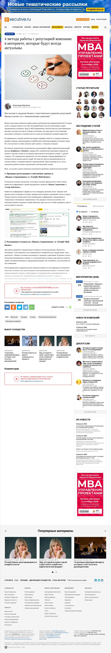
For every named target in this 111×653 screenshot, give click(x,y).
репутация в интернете (13, 321)
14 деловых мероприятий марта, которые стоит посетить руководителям (12, 357)
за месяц (94, 212)
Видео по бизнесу (50, 613)
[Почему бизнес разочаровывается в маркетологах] (21, 548)
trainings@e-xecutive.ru (61, 632)
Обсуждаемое (98, 206)
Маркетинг (9, 350)
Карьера (27, 27)
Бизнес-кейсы (49, 605)
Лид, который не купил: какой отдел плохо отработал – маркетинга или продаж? (46, 357)
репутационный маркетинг (47, 317)
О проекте (9, 580)
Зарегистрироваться (43, 294)
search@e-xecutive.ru (58, 631)
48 (23, 560)
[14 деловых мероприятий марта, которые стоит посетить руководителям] (90, 548)
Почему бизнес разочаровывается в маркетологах (64, 355)
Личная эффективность (32, 600)
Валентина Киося (89, 266)
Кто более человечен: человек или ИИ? (91, 396)
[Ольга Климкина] (94, 108)
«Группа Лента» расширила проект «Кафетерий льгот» (86, 330)
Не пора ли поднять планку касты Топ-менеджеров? (93, 348)
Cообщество (9, 588)
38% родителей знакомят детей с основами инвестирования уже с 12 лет (89, 457)
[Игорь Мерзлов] (86, 115)
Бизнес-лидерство (70, 592)
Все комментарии (90, 199)
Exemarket (68, 608)
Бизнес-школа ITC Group (91, 281)
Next (105, 531)
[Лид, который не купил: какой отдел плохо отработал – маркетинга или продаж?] (55, 548)
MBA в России (49, 594)
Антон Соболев (88, 153)
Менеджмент (57, 27)
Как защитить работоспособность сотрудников (90, 228)
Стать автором (83, 19)
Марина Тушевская (89, 220)
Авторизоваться (26, 294)
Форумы (86, 27)
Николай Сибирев (89, 369)
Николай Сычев (88, 399)
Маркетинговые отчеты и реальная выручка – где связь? (92, 132)
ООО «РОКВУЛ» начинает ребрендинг (88, 324)
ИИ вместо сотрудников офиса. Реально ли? (92, 381)
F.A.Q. (17, 580)
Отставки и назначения (12, 617)
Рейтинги (47, 600)
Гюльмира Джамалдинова (92, 232)
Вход (93, 19)
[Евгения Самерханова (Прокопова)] (79, 115)
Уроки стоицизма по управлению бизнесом (91, 217)
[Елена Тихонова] (101, 108)
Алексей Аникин (88, 136)
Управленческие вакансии (33, 605)
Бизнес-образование (41, 27)
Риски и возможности (91, 597)
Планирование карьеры (32, 603)
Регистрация (101, 19)
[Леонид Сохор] (86, 101)
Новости (77, 27)
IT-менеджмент (69, 597)
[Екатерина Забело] (79, 94)
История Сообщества (11, 597)
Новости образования (11, 619)
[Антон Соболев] (94, 115)
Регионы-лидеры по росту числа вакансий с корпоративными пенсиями (90, 438)
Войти (22, 381)
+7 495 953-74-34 (96, 631)
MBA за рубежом (50, 597)
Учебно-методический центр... (93, 296)
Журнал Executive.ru (11, 600)
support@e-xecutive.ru (53, 637)
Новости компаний (10, 614)
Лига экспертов (9, 594)
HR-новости (8, 625)
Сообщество (17, 27)
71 (57, 560)
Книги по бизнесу (50, 608)
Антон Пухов (87, 254)
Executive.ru (16, 634)
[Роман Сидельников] (101, 101)
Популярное (82, 206)
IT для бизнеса (69, 605)
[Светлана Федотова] (86, 108)
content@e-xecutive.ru (53, 636)
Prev (6, 531)
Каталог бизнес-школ (51, 616)
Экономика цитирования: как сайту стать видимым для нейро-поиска (92, 183)
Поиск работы (29, 594)
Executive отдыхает (10, 603)
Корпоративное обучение (52, 592)
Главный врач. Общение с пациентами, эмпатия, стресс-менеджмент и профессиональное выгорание (93, 288)
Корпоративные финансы (93, 592)
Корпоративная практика (72, 594)
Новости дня (8, 611)
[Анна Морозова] (94, 94)
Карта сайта (43, 639)
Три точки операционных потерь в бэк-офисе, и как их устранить (93, 240)
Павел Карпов (87, 170)
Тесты (46, 611)
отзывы (33, 317)
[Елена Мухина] (101, 94)
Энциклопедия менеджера (73, 611)
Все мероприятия (90, 310)
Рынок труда (28, 597)
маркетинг (14, 317)
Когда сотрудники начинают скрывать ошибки (93, 251)
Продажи (67, 603)
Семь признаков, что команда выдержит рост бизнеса (92, 262)
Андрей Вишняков (89, 244)
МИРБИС (95, 27)
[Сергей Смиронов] (94, 101)
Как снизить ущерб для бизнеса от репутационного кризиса (93, 149)
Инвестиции (88, 600)
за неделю (83, 212)
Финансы (68, 27)
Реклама (24, 580)
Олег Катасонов (88, 384)
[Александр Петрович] (86, 94)
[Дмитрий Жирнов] (79, 101)
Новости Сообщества (11, 622)
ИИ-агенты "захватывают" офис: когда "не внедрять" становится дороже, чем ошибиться (93, 364)
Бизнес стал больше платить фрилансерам (89, 449)
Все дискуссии (90, 412)
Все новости (90, 336)
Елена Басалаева (89, 352)
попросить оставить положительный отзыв (44, 278)
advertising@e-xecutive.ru (53, 634)
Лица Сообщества (10, 592)
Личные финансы (90, 594)
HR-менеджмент (30, 592)
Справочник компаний (32, 608)
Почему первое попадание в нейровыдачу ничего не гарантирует (93, 166)
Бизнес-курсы (49, 603)
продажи (24, 317)
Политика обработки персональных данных (18, 639)
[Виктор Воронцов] (101, 115)
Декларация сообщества (40, 580)
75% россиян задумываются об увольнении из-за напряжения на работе (89, 426)
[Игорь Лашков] (79, 108)
